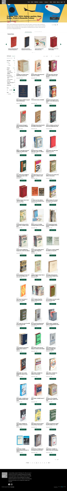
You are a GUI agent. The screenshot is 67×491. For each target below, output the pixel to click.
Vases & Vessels (9, 79)
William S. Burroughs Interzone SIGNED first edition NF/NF (22, 151)
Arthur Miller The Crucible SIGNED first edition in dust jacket (21, 374)
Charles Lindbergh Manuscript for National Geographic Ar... (13, 49)
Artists (32, 2)
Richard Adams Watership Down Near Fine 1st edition (37, 75)
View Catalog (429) (53, 18)
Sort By (44, 56)
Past (11, 62)
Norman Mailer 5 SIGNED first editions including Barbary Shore (52, 324)
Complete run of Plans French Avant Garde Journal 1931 (22, 75)
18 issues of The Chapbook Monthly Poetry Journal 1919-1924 (52, 399)
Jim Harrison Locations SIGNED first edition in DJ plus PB (52, 250)
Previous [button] (6, 44)
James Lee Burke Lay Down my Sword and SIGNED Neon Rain (52, 126)
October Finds (9, 85)
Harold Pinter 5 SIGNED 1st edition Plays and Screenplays (52, 449)
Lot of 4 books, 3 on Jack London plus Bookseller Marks (52, 300)
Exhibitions (36, 2)
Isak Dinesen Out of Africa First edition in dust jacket (52, 175)
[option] (14, 43)
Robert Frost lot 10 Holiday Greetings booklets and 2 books (37, 225)
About (51, 2)
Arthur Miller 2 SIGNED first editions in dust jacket (36, 373)
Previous (27, 462)
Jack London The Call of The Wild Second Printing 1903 (23, 324)
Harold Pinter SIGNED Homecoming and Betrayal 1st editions (22, 450)
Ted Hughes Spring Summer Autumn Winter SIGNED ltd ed (52, 275)
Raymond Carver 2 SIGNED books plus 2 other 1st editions (37, 151)
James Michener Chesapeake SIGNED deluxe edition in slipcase (22, 348)
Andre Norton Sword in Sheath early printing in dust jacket (37, 424)
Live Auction (11, 14)
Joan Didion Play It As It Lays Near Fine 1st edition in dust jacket (37, 175)
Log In (61, 2)
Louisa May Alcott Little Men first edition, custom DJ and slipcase (52, 75)
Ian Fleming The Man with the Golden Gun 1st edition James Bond (22, 225)
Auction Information (38, 31)
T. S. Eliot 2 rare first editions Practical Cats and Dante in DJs (37, 201)
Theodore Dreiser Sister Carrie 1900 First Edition (53, 49)
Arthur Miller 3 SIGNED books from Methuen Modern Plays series (22, 399)
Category (8, 67)
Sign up (58, 2)
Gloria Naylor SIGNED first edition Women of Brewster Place (21, 424)
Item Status (8, 60)
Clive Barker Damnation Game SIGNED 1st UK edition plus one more (52, 101)
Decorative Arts (9, 75)
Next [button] (60, 44)
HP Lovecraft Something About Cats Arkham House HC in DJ (37, 324)
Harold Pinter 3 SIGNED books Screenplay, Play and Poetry (37, 449)
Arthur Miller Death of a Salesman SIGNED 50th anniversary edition (51, 348)
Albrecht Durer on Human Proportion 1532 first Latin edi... (27, 49)
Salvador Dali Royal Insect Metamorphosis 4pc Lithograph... (39, 49)
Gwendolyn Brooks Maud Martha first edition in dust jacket (38, 126)
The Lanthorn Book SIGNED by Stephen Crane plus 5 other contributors (22, 175)
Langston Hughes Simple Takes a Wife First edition (38, 275)
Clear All (13, 56)
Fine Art (8, 69)
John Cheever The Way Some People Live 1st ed (52, 151)
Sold (11, 63)
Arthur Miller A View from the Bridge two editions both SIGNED (38, 348)
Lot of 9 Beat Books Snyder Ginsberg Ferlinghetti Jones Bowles (51, 225)
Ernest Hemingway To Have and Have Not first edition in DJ (22, 275)
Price (8, 87)
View (56, 56)
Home (29, 2)
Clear (13, 60)
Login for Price (23, 80)
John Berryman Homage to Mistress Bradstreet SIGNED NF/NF (22, 126)
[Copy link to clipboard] (52, 24)
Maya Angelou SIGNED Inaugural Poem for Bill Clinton (23, 100)
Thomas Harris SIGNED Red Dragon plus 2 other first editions (23, 250)
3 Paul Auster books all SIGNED (37, 99)
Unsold (11, 65)
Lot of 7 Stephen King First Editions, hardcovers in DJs (36, 300)
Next (48, 462)
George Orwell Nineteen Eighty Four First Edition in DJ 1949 (52, 424)
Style (7, 92)
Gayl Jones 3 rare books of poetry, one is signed (21, 300)
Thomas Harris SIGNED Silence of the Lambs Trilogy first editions (37, 250)
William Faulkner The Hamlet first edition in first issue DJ (52, 201)
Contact (54, 2)
